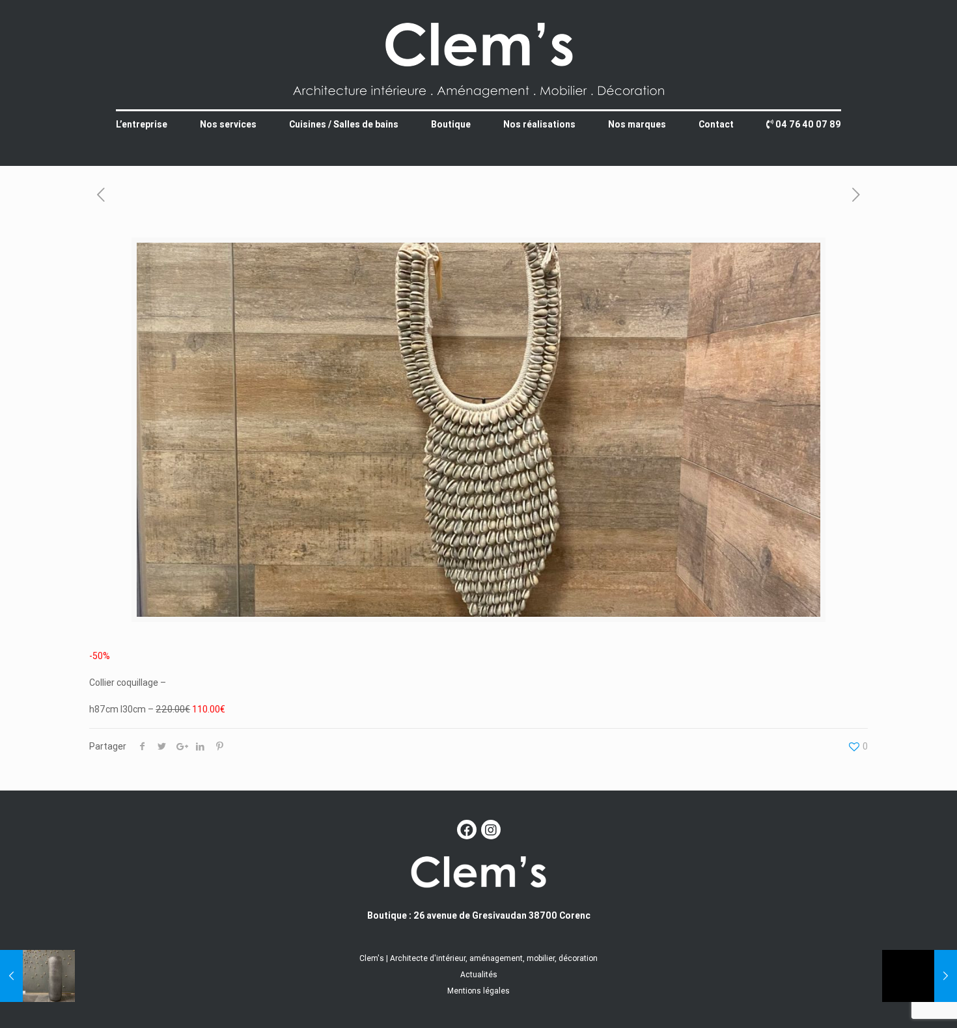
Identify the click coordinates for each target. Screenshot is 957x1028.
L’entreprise (141, 124)
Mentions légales (478, 990)
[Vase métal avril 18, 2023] (37, 976)
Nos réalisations (539, 124)
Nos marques (637, 124)
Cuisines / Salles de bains (343, 124)
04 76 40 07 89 (807, 124)
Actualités (478, 974)
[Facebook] (467, 829)
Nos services (228, 124)
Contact (716, 124)
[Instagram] (491, 829)
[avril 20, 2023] (919, 976)
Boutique (451, 124)
